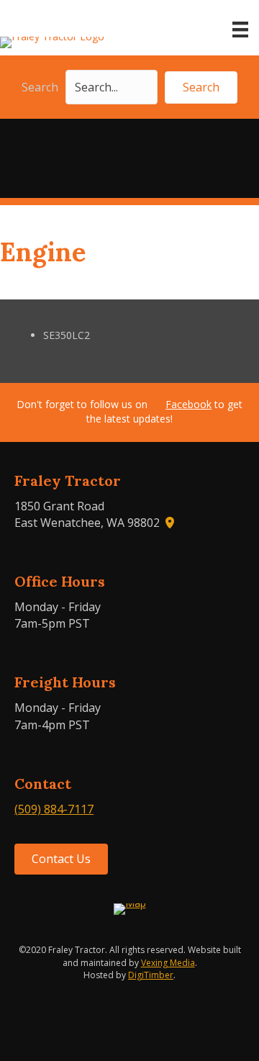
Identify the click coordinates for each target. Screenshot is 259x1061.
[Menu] (240, 29)
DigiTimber (150, 975)
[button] (201, 87)
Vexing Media (168, 963)
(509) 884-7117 (54, 809)
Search (40, 87)
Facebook (188, 404)
